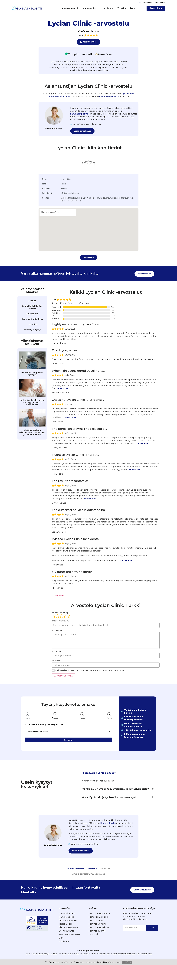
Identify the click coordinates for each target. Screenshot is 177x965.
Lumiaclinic (32, 324)
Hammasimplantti (69, 8)
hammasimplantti (79, 114)
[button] (117, 773)
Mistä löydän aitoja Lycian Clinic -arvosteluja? (109, 797)
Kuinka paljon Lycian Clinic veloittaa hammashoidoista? (115, 788)
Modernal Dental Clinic (32, 319)
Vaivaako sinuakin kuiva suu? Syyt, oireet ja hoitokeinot (32, 402)
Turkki (120, 8)
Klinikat (107, 8)
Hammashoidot (89, 8)
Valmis (109, 718)
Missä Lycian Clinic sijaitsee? (99, 772)
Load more (59, 596)
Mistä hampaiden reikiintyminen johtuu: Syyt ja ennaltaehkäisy (32, 432)
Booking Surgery (32, 329)
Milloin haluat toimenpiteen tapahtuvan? (44, 725)
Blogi (132, 8)
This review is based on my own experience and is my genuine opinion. (90, 670)
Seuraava (68, 740)
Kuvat (82, 718)
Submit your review (63, 676)
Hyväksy (127, 962)
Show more (63, 388)
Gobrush (32, 301)
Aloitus (27, 718)
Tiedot (55, 718)
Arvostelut (91, 869)
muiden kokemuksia (109, 96)
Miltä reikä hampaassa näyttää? (32, 373)
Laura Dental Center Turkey (32, 307)
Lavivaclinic (32, 314)
